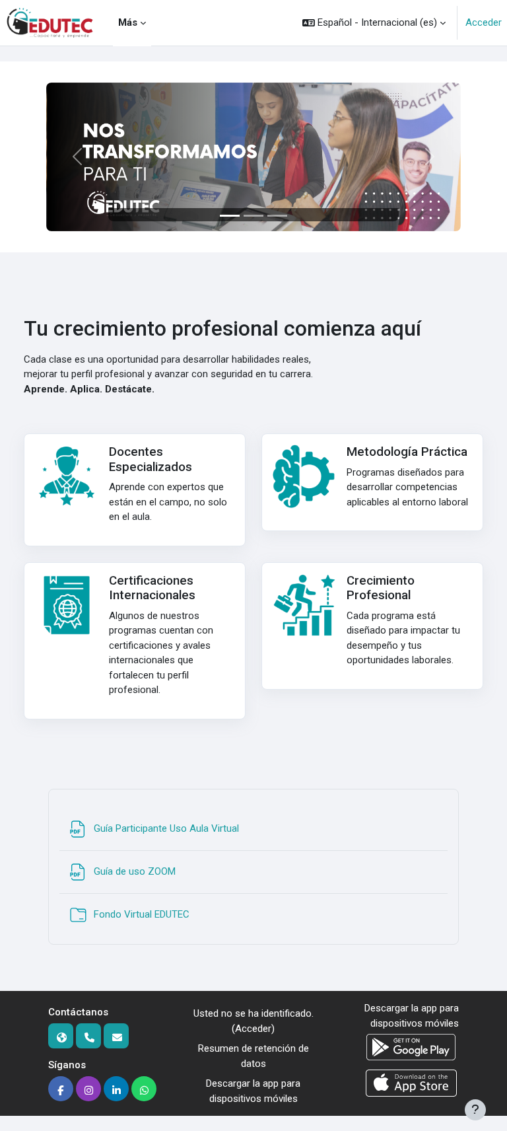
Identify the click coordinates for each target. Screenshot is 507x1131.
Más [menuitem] (127, 22)
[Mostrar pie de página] (475, 1109)
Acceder (483, 22)
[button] (374, 23)
